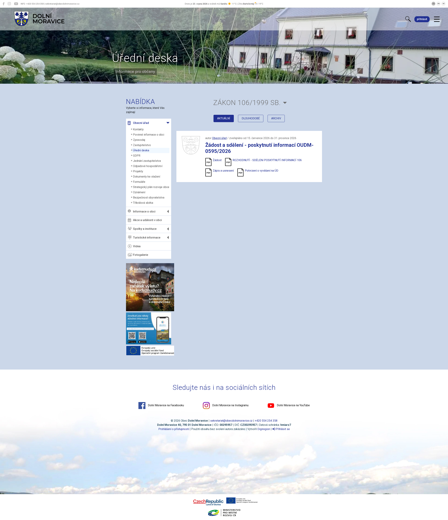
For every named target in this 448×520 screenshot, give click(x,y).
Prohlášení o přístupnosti (173, 429)
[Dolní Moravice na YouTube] (16, 4)
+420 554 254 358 (266, 420)
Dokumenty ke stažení (146, 176)
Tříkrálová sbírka (143, 202)
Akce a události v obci (147, 220)
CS (433, 4)
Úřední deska (141, 150)
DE (443, 4)
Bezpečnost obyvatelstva (148, 197)
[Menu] (437, 19)
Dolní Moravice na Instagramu (230, 405)
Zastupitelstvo (142, 145)
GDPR (136, 155)
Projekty (138, 171)
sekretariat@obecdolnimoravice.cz (231, 420)
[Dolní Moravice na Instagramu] (9, 4)
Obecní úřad (141, 123)
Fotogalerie (140, 255)
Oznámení (139, 192)
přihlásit (422, 19)
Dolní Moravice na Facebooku (165, 405)
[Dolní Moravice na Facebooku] (4, 4)
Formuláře (139, 181)
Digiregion (263, 429)
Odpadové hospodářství (147, 166)
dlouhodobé (251, 118)
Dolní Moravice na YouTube (293, 405)
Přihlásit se (282, 429)
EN (439, 4)
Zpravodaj (139, 140)
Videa (137, 246)
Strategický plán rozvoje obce (151, 187)
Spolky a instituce (144, 228)
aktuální (223, 118)
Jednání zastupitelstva (147, 160)
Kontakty (138, 129)
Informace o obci (144, 211)
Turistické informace (146, 237)
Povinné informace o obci (148, 134)
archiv (276, 118)
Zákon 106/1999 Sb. (247, 103)
